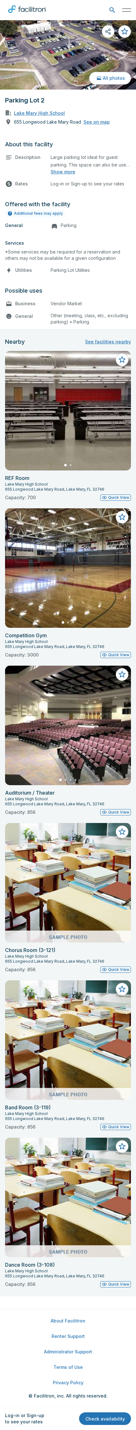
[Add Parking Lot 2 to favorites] (124, 31)
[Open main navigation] (126, 10)
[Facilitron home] (27, 14)
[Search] (112, 10)
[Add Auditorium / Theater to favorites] (122, 674)
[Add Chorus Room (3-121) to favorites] (122, 832)
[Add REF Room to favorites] (122, 359)
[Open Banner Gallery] (68, 55)
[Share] (108, 31)
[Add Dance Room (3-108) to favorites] (122, 1146)
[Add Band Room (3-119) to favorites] (122, 989)
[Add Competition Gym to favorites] (122, 517)
